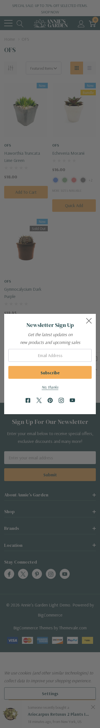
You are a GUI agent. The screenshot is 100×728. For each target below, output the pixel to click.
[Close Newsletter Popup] (89, 321)
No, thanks (50, 387)
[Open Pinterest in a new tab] (50, 401)
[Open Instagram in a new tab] (61, 401)
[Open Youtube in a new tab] (72, 401)
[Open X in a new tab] (39, 401)
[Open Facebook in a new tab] (28, 401)
